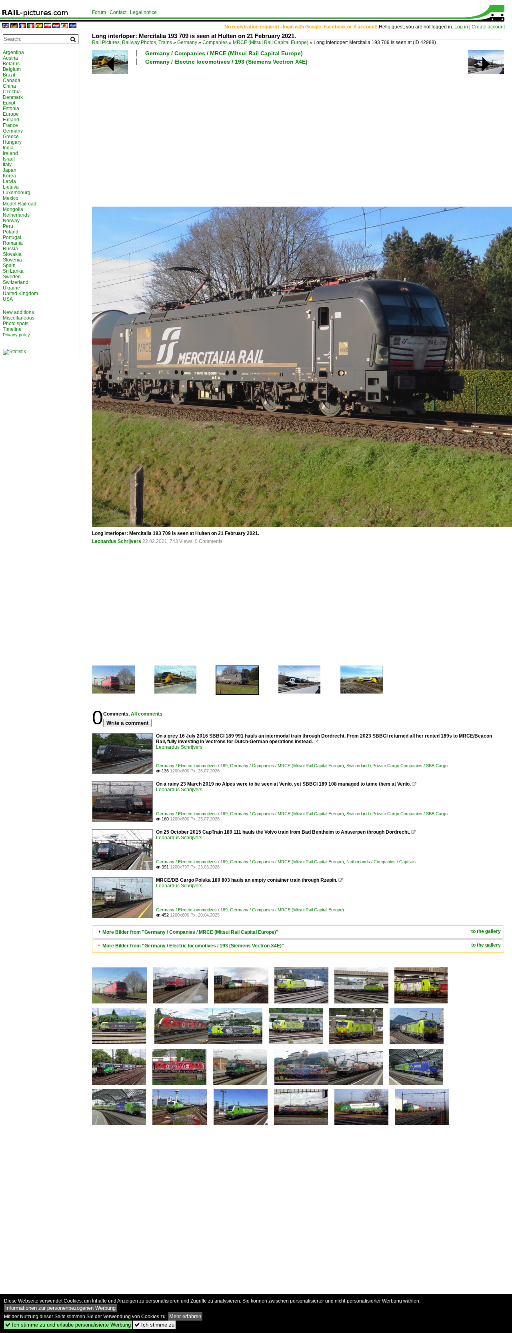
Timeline (12, 329)
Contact (118, 12)
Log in (461, 27)
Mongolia (13, 209)
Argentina (13, 52)
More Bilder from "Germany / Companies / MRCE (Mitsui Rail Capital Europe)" (190, 932)
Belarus (11, 63)
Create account (488, 27)
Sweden (12, 276)
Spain (9, 265)
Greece (11, 136)
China (9, 86)
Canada (11, 80)
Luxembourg (16, 192)
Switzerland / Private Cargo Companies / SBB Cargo (397, 765)
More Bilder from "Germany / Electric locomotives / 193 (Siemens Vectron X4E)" (193, 946)
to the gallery (486, 931)
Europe (11, 114)
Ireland (10, 153)
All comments (146, 714)
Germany (187, 42)
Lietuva (11, 187)
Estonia (11, 108)
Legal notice (143, 12)
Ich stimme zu (154, 1325)
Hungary (12, 142)
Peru (8, 226)
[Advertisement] (298, 135)
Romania (13, 243)
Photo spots (15, 323)
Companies (215, 42)
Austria (10, 58)
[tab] (298, 932)
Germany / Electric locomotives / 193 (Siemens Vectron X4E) (226, 61)
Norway (11, 220)
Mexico (10, 198)
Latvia (9, 181)
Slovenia (12, 260)
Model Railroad (19, 204)
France (10, 125)
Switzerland (15, 282)
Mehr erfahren (185, 1316)
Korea (9, 176)
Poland (10, 232)
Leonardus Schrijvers (116, 541)
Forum (99, 12)
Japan (9, 170)
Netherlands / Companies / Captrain (381, 861)
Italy (7, 164)
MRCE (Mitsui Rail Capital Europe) (270, 42)
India (8, 148)
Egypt (9, 103)
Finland (11, 120)
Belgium (12, 69)
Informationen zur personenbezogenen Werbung (60, 1308)
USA (8, 299)
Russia (10, 248)
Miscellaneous (18, 318)
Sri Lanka (13, 271)
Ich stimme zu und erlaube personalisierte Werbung (68, 1325)
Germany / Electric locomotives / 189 (192, 765)
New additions (18, 312)
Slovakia (12, 254)
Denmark (13, 97)
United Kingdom (20, 293)
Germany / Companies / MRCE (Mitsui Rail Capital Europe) (224, 53)
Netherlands (16, 215)
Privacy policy (16, 334)
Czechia (12, 91)
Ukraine (11, 288)
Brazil (9, 75)
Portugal (12, 237)
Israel (9, 159)
